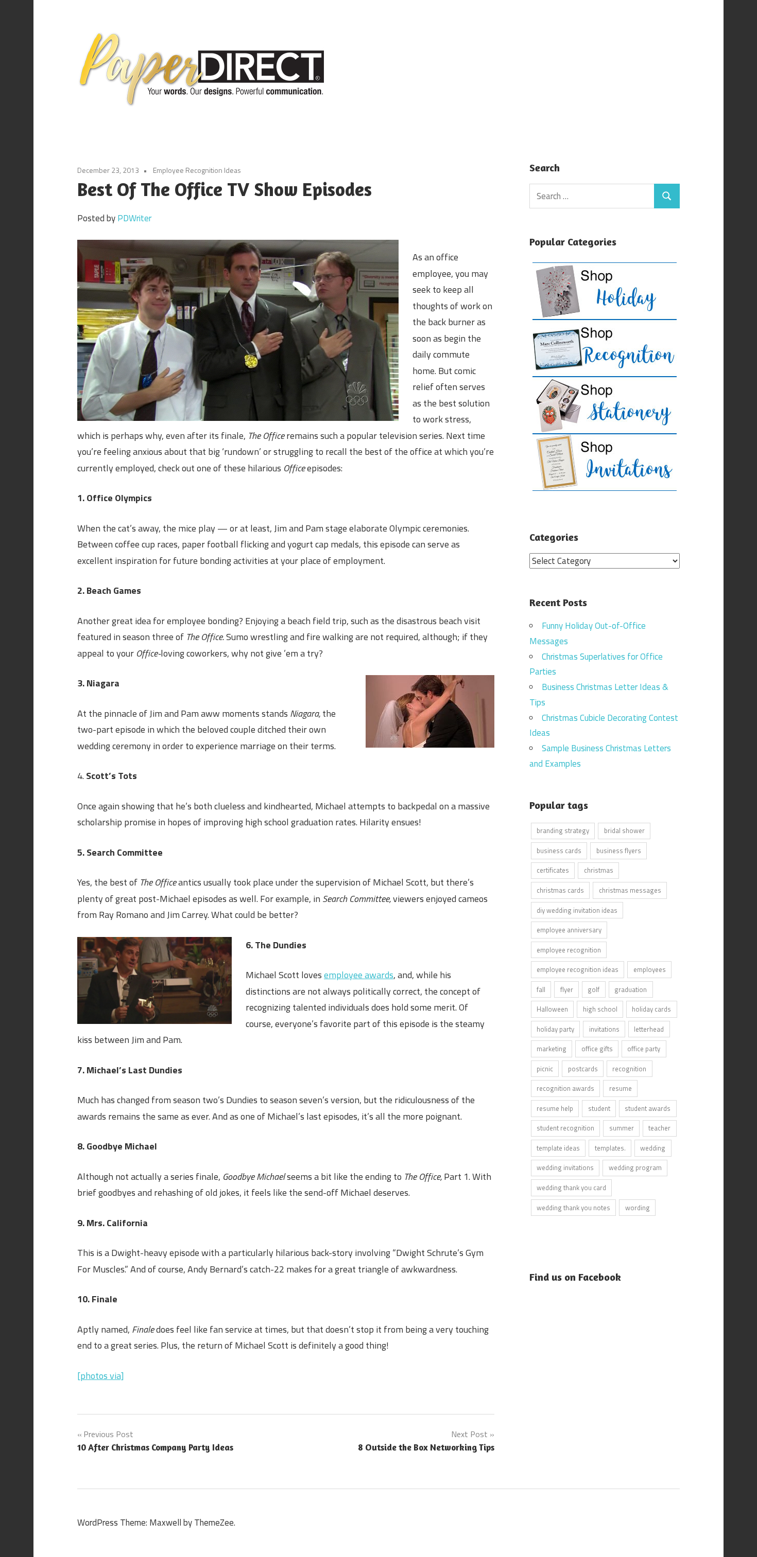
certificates (553, 870)
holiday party (555, 1029)
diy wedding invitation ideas (577, 910)
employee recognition (569, 950)
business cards (559, 850)
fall (541, 989)
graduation (630, 989)
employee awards (358, 975)
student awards (647, 1108)
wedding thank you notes (573, 1207)
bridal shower (624, 830)
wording (637, 1207)
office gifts (597, 1048)
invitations (604, 1029)
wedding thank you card (571, 1187)
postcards (583, 1069)
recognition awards (565, 1088)
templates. (610, 1148)
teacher (659, 1128)
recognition (629, 1069)
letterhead (649, 1029)
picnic (545, 1069)
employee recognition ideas (577, 969)
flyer (566, 989)
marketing (551, 1048)
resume (620, 1088)
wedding (652, 1148)
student (599, 1108)
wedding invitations (565, 1167)
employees (649, 969)
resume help (555, 1108)
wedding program (635, 1167)
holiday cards (651, 1009)
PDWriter (134, 218)
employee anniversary (569, 930)
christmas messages (630, 890)
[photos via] (100, 1376)
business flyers (618, 850)
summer (621, 1128)
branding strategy (563, 830)
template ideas (558, 1148)
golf (593, 989)
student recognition (565, 1128)
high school (600, 1009)
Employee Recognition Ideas (197, 170)
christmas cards (560, 890)
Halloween (552, 1009)
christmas (598, 870)
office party (643, 1048)
